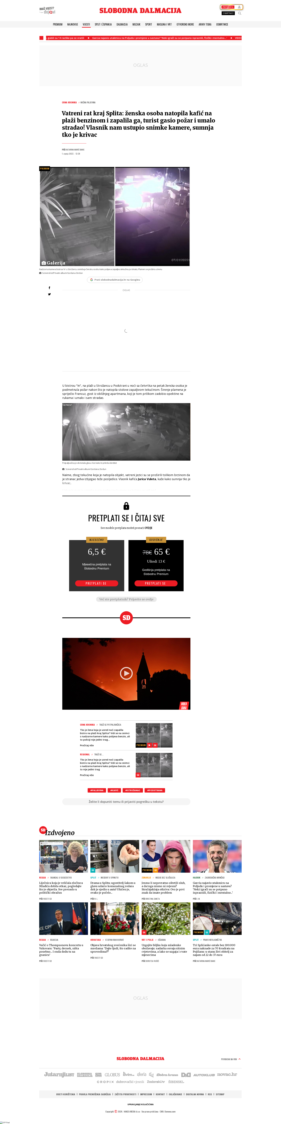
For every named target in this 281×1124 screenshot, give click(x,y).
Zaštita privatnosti (125, 1094)
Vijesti (86, 24)
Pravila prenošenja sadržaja (95, 1094)
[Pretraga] (239, 13)
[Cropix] (105, 1081)
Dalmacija (122, 24)
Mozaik (136, 24)
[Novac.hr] (227, 1074)
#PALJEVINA (96, 790)
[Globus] (112, 1074)
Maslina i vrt (164, 24)
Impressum (146, 1094)
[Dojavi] (47, 10)
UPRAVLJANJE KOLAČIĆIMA (140, 1104)
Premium (57, 24)
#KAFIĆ (114, 790)
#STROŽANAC (132, 790)
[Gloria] (142, 1074)
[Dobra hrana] (167, 1074)
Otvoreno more (185, 24)
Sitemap (220, 1094)
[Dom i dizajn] (186, 1074)
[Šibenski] (176, 1081)
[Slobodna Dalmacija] (140, 10)
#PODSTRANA (154, 790)
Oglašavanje (175, 1094)
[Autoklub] (204, 1074)
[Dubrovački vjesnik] (130, 1081)
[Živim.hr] (128, 1074)
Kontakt (160, 1094)
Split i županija (103, 24)
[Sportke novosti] (98, 1074)
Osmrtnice (222, 24)
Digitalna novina (195, 1094)
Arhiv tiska (205, 24)
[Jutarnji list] (59, 1074)
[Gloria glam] (151, 1074)
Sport (148, 24)
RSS (210, 1094)
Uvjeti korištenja (65, 1094)
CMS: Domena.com (167, 1111)
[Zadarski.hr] (156, 1081)
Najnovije (72, 24)
